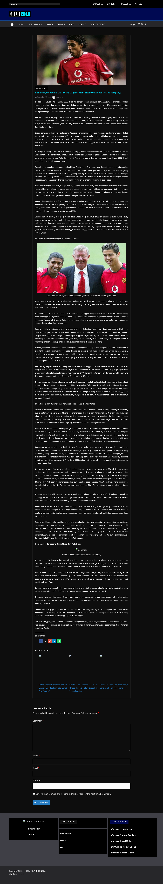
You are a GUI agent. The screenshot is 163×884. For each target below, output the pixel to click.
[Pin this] (50, 641)
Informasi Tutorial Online (122, 852)
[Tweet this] (45, 641)
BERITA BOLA (34, 24)
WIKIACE (138, 4)
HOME (22, 24)
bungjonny (60, 97)
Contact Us (33, 834)
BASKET (49, 24)
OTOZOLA (111, 4)
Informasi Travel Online (121, 841)
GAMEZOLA (98, 4)
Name (36, 755)
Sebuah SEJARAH (41, 88)
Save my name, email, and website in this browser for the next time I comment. (73, 793)
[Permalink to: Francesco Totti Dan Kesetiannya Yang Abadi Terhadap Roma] (114, 668)
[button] (41, 24)
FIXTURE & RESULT (97, 24)
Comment (38, 720)
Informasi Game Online (121, 829)
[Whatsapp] (59, 641)
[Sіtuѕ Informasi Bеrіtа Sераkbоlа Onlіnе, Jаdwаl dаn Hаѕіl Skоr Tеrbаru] (12, 24)
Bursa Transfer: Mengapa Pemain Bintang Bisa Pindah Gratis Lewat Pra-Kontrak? (53, 687)
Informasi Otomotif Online (123, 835)
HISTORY (82, 24)
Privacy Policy (33, 828)
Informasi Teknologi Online (123, 846)
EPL (61, 847)
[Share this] (41, 641)
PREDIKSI (61, 24)
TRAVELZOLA (125, 4)
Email (36, 768)
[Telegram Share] (54, 641)
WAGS (71, 24)
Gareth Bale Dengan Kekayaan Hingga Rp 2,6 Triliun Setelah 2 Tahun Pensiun (83, 687)
